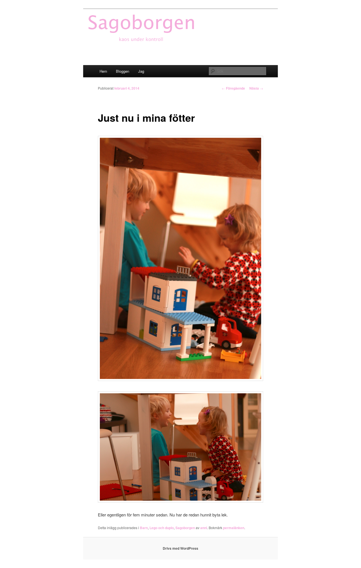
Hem (103, 71)
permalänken (233, 527)
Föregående (233, 88)
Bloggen (122, 71)
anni (203, 527)
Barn (144, 527)
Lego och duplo (161, 527)
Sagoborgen (185, 527)
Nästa (256, 88)
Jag (141, 71)
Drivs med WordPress (180, 548)
